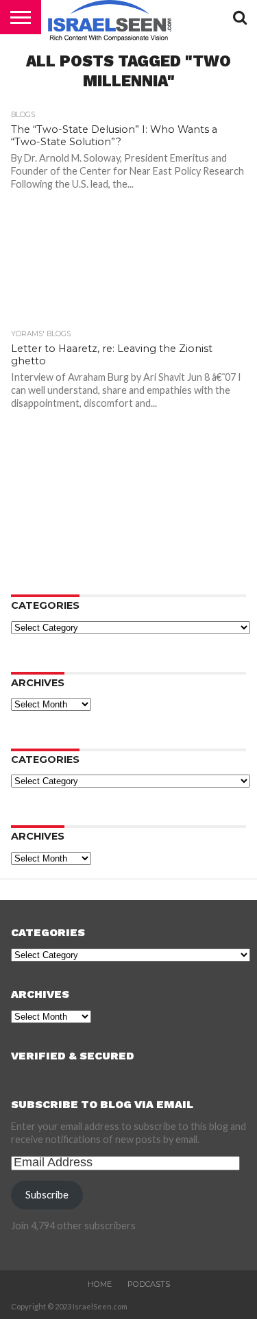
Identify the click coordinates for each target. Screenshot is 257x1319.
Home (100, 1284)
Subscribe (47, 1195)
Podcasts (148, 1284)
